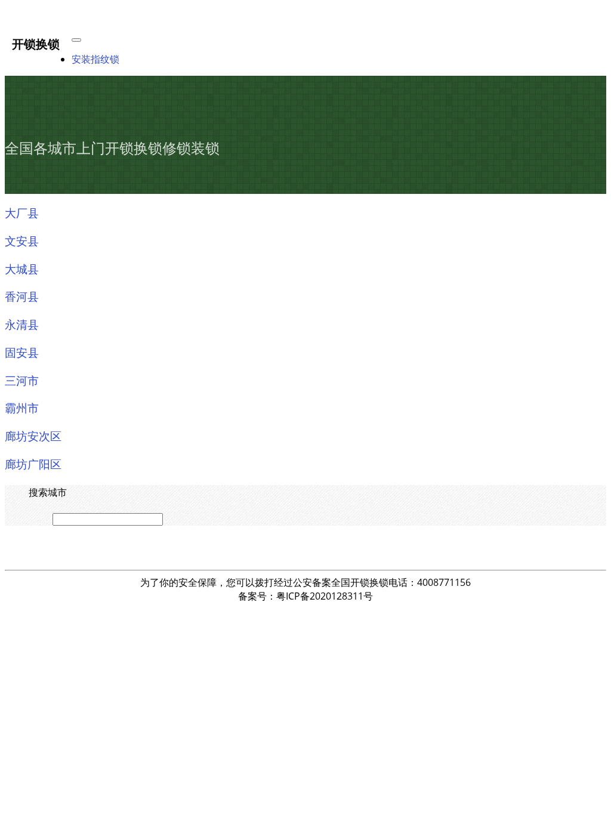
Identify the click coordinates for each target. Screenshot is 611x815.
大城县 (22, 268)
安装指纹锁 (95, 59)
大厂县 (22, 212)
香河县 (22, 296)
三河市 (22, 380)
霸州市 (22, 407)
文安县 (22, 240)
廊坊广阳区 (33, 463)
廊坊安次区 (33, 435)
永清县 (22, 324)
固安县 (22, 352)
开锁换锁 (36, 43)
